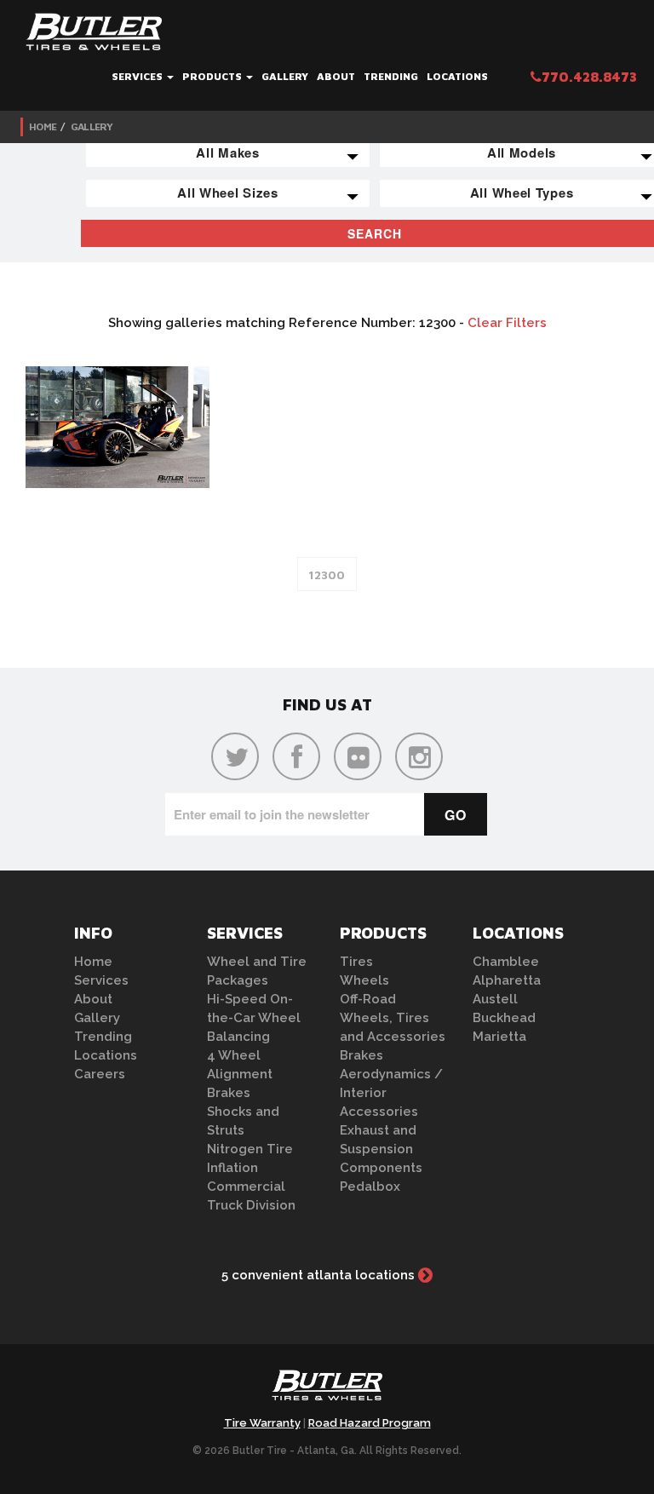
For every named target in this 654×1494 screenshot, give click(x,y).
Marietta (499, 1036)
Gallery (284, 76)
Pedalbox (370, 1186)
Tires (356, 961)
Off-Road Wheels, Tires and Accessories (392, 1017)
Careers (99, 1074)
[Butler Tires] (327, 1390)
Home (42, 126)
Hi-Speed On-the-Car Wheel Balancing (254, 1017)
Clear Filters (507, 322)
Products (213, 76)
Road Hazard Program (369, 1422)
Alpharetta (507, 980)
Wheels (364, 980)
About (336, 76)
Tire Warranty (262, 1422)
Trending (391, 76)
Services (138, 76)
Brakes (228, 1092)
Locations (457, 76)
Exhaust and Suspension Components (381, 1149)
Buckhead (504, 1018)
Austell (495, 999)
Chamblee (506, 961)
